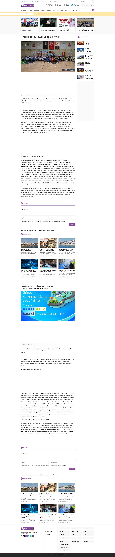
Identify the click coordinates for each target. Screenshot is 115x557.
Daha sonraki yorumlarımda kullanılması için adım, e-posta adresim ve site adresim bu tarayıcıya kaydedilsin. (44, 221)
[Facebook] (21, 536)
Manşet (29, 39)
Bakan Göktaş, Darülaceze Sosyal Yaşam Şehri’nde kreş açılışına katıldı (48, 272)
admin (24, 95)
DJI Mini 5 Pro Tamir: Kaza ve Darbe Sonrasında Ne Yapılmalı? (47, 250)
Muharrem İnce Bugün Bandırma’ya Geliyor (64, 29)
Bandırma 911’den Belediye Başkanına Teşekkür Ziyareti (89, 44)
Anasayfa (25, 39)
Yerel (32, 39)
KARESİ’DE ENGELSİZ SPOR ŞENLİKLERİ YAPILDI (28, 29)
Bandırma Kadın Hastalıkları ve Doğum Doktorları (89, 77)
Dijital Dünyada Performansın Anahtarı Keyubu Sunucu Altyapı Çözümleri (28, 272)
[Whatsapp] (30, 536)
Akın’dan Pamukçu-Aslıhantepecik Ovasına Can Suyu (47, 14)
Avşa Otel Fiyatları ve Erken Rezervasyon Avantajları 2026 (28, 250)
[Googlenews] (28, 536)
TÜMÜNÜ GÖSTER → (90, 14)
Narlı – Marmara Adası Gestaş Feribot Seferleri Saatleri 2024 (89, 57)
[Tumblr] (33, 536)
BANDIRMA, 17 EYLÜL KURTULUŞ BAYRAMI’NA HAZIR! (89, 50)
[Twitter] (24, 536)
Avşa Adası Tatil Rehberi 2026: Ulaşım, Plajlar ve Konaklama (65, 250)
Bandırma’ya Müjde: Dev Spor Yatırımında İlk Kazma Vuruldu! (85, 29)
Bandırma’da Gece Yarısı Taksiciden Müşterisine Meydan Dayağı (89, 71)
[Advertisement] (48, 83)
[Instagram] (26, 536)
